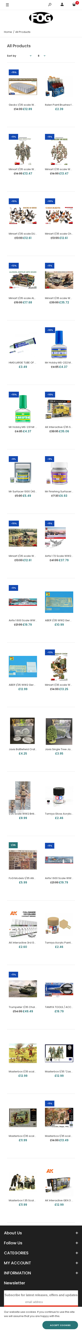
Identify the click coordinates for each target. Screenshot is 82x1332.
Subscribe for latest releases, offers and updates (41, 1295)
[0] (74, 5)
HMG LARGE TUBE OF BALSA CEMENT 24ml (34, 362)
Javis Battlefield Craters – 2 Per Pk (30, 749)
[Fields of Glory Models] (41, 18)
